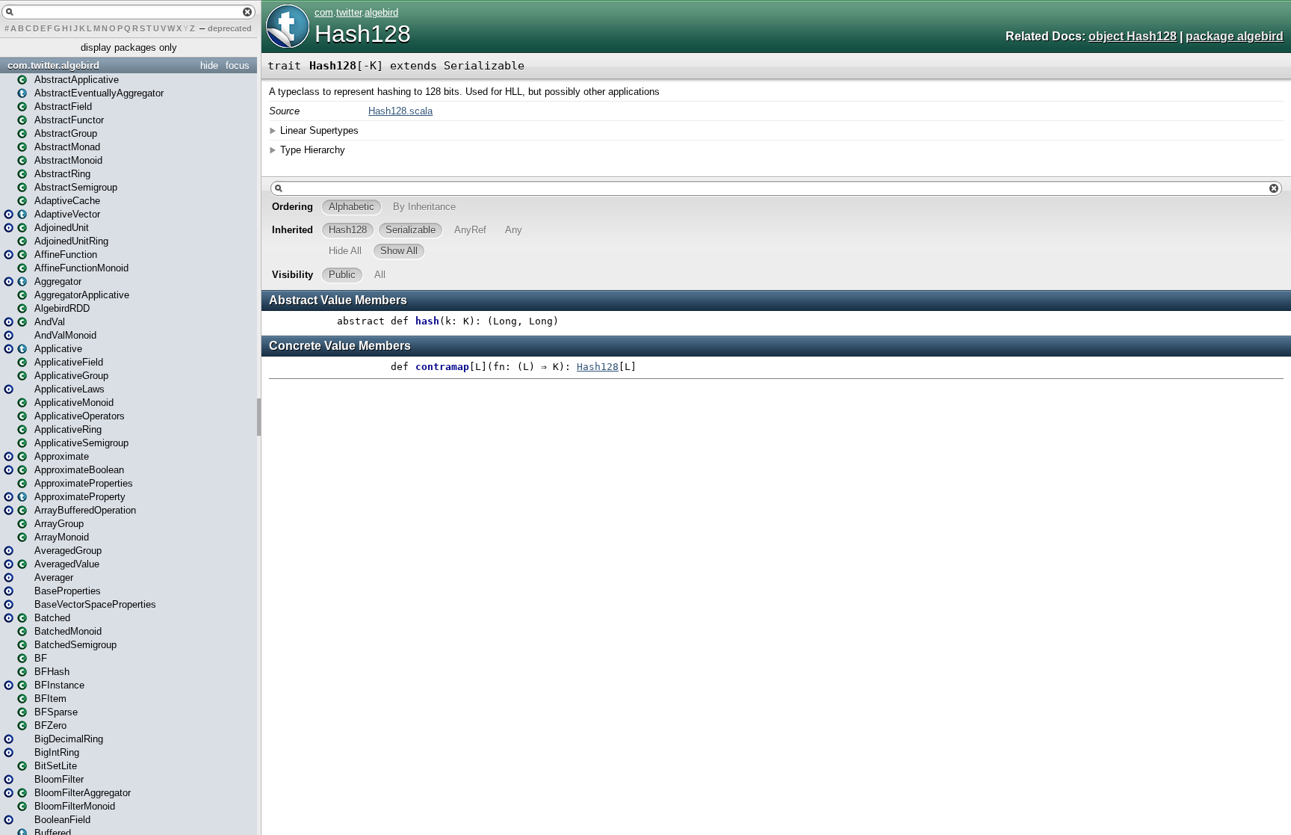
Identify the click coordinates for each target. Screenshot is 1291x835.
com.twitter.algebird (53, 65)
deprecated (230, 28)
